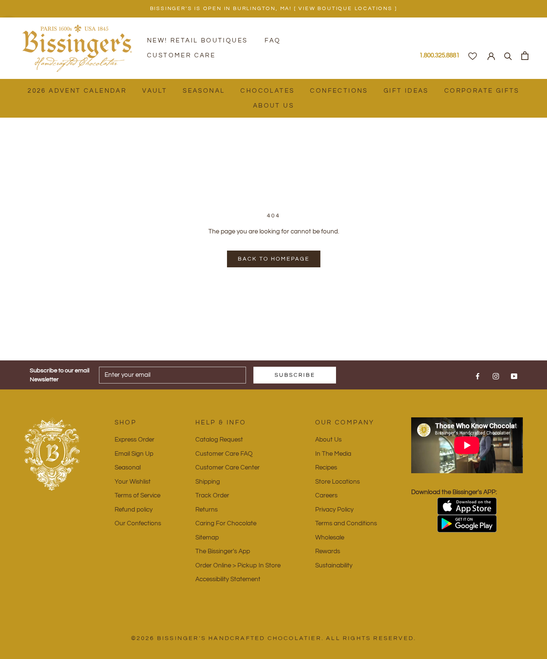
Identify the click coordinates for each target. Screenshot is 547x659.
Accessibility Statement (227, 579)
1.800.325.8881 (439, 55)
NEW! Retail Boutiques (197, 40)
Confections (339, 90)
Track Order (212, 495)
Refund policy (134, 509)
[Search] (508, 56)
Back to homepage (274, 259)
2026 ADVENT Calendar (77, 90)
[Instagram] (496, 376)
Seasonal (204, 90)
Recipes (326, 467)
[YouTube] (514, 376)
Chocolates (267, 90)
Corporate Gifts (481, 90)
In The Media (333, 454)
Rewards (327, 551)
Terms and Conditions (346, 523)
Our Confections (138, 523)
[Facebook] (477, 376)
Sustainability (333, 565)
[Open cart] (524, 55)
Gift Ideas (406, 90)
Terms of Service (137, 495)
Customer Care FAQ (224, 454)
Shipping (207, 481)
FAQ (273, 40)
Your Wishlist (133, 481)
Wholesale (329, 537)
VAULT (154, 90)
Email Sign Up (134, 454)
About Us (273, 105)
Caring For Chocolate (225, 523)
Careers (326, 495)
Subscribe (295, 375)
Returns (206, 509)
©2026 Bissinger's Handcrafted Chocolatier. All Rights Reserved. (273, 638)
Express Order (134, 439)
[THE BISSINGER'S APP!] (467, 506)
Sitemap (207, 537)
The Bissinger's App (222, 551)
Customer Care (181, 55)
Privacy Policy (334, 509)
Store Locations (337, 481)
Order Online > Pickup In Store (238, 565)
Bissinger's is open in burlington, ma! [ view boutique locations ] (273, 8)
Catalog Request (219, 439)
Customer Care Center (227, 467)
